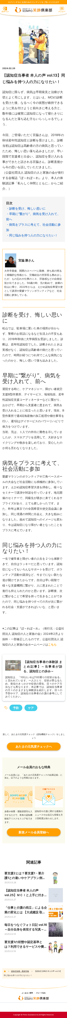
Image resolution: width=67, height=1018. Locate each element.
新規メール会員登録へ (34, 832)
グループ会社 (41, 993)
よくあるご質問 (27, 993)
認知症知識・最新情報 (20, 971)
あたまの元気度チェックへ (34, 746)
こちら (52, 644)
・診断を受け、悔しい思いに (26, 208)
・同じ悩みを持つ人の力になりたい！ (32, 235)
